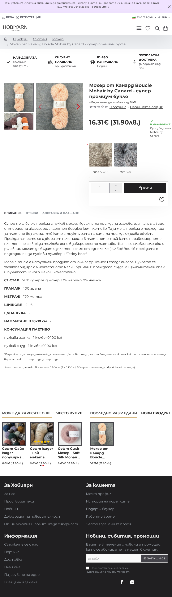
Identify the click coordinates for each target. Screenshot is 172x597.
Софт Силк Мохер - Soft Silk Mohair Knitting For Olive (69, 453)
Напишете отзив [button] (146, 107)
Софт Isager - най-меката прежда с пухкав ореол (41, 453)
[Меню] (139, 28)
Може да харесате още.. (27, 413)
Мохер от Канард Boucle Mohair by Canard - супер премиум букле (99, 453)
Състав (40, 39)
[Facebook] (121, 582)
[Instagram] (132, 582)
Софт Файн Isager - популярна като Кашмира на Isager (13, 453)
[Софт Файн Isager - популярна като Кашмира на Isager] (14, 434)
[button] (40, 106)
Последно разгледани (113, 413)
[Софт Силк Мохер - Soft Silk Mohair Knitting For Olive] (70, 434)
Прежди (20, 39)
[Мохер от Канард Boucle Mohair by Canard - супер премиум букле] (102, 434)
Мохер (58, 39)
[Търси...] (156, 28)
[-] (115, 190)
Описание (13, 213)
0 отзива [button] (117, 107)
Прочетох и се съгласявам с (108, 569)
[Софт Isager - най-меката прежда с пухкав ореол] (42, 434)
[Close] (169, 6)
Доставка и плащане (60, 213)
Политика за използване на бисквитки (82, 6)
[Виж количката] (166, 28)
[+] (115, 185)
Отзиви (32, 213)
